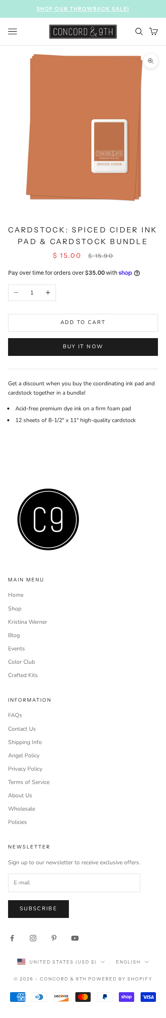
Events (16, 648)
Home (15, 595)
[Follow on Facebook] (12, 938)
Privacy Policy (25, 769)
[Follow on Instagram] (33, 938)
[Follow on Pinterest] (54, 938)
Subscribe (38, 908)
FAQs (15, 715)
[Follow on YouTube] (75, 938)
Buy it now (83, 346)
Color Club (21, 662)
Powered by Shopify (120, 979)
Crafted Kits (23, 675)
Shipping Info (25, 742)
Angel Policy (23, 755)
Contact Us (22, 729)
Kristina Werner (27, 622)
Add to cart (83, 322)
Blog (14, 635)
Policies (17, 822)
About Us (20, 795)
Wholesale (21, 809)
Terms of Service (29, 782)
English (128, 962)
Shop (14, 608)
